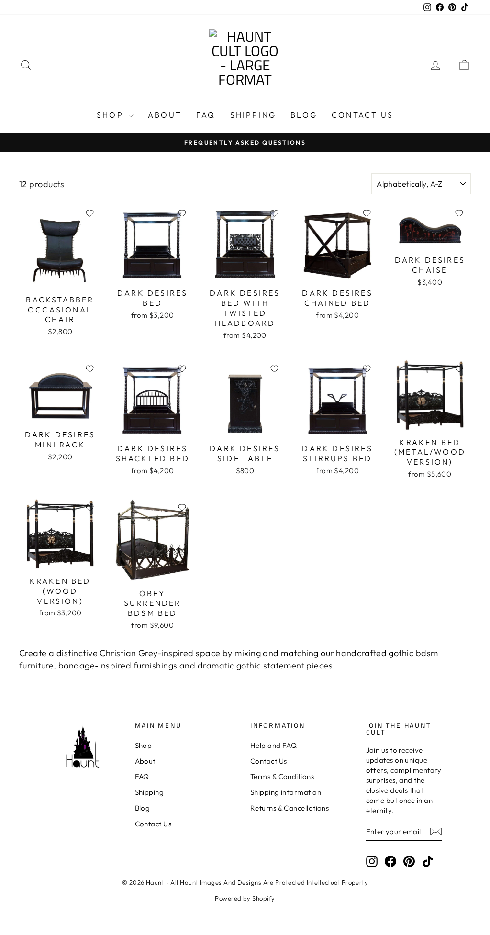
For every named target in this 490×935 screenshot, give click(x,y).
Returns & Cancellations (289, 808)
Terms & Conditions (282, 776)
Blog (303, 115)
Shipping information (285, 792)
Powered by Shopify (245, 898)
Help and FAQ (273, 745)
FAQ (206, 115)
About (165, 115)
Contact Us (362, 115)
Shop (111, 115)
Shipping (253, 115)
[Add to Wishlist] (89, 212)
